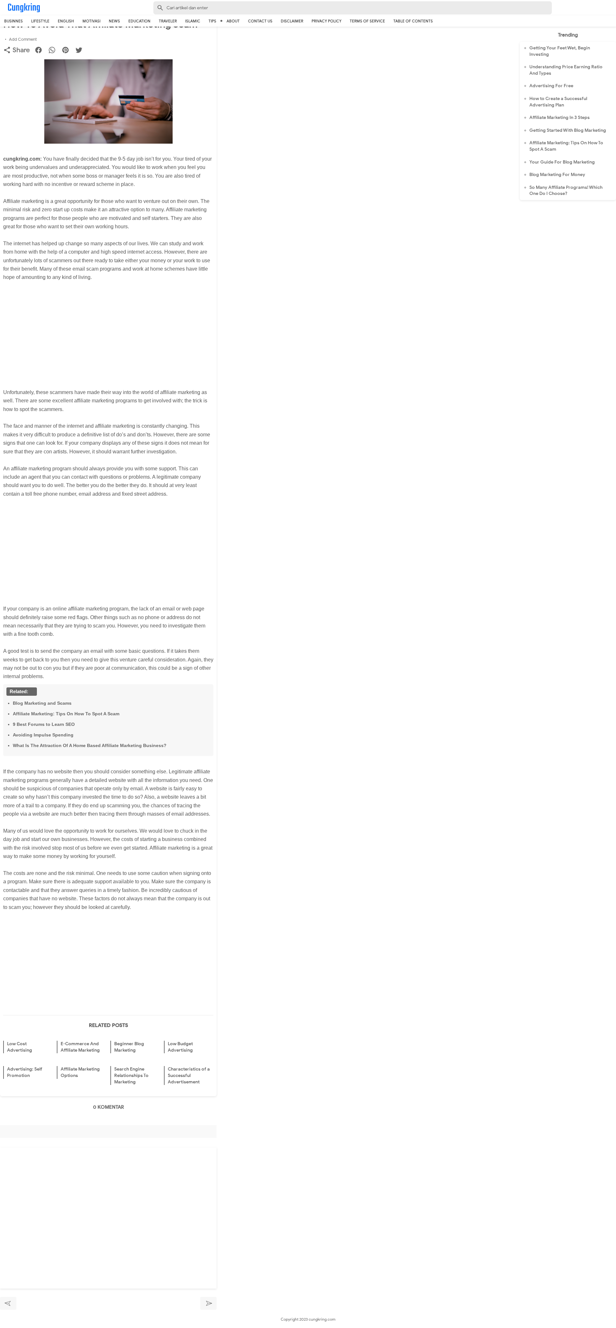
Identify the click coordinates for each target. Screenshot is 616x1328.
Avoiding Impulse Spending (43, 734)
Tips (212, 21)
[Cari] (612, 9)
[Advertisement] (111, 331)
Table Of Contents (413, 21)
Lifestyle (40, 21)
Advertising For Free (551, 85)
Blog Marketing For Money (557, 174)
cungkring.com (322, 1319)
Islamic (192, 21)
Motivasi (91, 21)
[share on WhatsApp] (54, 51)
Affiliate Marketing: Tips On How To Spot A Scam (66, 713)
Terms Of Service (367, 21)
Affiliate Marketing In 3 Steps (559, 117)
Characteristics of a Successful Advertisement (189, 1075)
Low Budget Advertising (180, 1047)
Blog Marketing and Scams (42, 703)
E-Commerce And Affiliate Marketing (80, 1047)
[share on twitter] (81, 51)
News (114, 21)
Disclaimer (292, 21)
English (66, 21)
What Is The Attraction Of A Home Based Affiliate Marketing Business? (90, 745)
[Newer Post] (8, 1303)
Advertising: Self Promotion (24, 1072)
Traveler (168, 21)
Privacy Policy (326, 21)
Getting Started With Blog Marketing (567, 130)
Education (139, 21)
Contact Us (260, 21)
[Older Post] (208, 1303)
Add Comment (23, 39)
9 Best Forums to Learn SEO (44, 724)
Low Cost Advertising (19, 1047)
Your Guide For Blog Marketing (562, 162)
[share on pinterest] (68, 51)
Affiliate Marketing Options (80, 1072)
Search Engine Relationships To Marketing (131, 1075)
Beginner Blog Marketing (129, 1047)
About (233, 21)
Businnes (13, 21)
